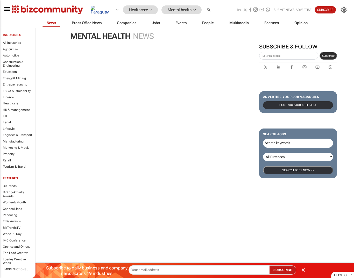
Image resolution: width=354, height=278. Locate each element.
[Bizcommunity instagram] (255, 9)
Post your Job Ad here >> (298, 105)
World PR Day (12, 234)
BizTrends (10, 186)
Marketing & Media (16, 147)
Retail (7, 160)
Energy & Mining (14, 78)
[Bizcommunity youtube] (262, 9)
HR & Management (16, 110)
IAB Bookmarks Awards (13, 194)
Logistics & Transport (17, 135)
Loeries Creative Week (14, 261)
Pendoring (10, 215)
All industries (12, 43)
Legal (7, 122)
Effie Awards (12, 221)
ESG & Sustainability (17, 91)
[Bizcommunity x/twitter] (245, 9)
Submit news (284, 9)
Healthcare (10, 103)
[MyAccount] (344, 9)
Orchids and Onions (16, 246)
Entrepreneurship (15, 84)
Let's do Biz (343, 275)
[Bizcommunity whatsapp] (268, 9)
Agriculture (10, 49)
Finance (8, 97)
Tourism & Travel (14, 166)
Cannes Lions (12, 209)
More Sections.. (16, 269)
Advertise (303, 9)
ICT (5, 116)
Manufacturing (13, 141)
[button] (209, 10)
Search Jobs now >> (298, 170)
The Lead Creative (16, 253)
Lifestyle (9, 129)
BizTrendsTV (11, 228)
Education (10, 72)
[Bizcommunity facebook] (250, 9)
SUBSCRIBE (282, 270)
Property (9, 154)
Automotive (11, 55)
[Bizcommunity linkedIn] (239, 9)
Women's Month (14, 202)
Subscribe (328, 55)
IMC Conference (14, 240)
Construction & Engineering (13, 63)
